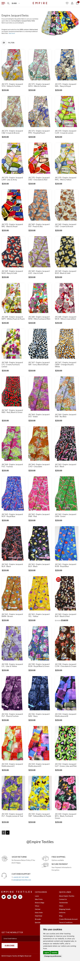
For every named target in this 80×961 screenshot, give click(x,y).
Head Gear (38, 916)
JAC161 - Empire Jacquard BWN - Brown (12, 615)
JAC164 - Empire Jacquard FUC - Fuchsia (12, 465)
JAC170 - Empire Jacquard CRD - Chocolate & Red (38, 178)
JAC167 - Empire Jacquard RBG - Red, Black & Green (12, 411)
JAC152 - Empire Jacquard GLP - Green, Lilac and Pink (66, 765)
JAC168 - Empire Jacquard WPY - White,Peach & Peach (13, 318)
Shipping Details (64, 909)
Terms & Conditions (65, 922)
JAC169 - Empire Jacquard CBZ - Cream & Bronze (65, 225)
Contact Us (63, 899)
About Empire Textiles (66, 896)
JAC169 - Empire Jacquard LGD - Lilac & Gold (38, 272)
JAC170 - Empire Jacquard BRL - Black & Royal (12, 225)
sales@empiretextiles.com (22, 880)
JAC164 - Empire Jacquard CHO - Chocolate (38, 465)
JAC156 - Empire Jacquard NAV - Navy (38, 715)
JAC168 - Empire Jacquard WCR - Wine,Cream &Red (65, 318)
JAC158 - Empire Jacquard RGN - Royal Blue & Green (38, 665)
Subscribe (9, 945)
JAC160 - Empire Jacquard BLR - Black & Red (65, 615)
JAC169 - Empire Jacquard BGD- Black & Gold (65, 272)
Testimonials (63, 902)
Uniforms (62, 912)
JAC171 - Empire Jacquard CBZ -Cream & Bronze (12, 132)
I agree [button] (46, 952)
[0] (77, 3)
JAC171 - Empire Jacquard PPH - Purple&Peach (38, 132)
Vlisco (37, 906)
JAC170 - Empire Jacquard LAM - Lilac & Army (12, 178)
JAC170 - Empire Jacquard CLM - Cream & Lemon (65, 132)
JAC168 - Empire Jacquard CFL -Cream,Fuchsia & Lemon (12, 364)
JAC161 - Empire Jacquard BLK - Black (38, 565)
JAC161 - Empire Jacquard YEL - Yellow (38, 615)
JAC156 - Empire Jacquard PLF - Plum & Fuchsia (12, 715)
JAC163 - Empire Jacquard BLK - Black (65, 465)
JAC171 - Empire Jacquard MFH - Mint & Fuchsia (38, 85)
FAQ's (61, 906)
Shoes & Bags (39, 902)
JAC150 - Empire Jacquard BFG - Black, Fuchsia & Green (65, 816)
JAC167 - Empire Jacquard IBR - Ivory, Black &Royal (38, 363)
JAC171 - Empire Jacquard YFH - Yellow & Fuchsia (12, 85)
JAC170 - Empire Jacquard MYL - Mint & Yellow (65, 178)
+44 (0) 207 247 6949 (21, 877)
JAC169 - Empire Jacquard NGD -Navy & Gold (12, 272)
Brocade (38, 919)
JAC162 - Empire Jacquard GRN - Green (65, 515)
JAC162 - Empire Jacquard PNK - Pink (38, 515)
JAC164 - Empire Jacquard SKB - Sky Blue (65, 415)
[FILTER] (4, 42)
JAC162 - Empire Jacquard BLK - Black (12, 565)
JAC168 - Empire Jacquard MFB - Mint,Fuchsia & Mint (39, 318)
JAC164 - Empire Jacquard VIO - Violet (38, 415)
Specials (38, 922)
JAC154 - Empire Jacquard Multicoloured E (38, 765)
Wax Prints (39, 899)
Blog (60, 916)
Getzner (38, 909)
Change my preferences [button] (52, 956)
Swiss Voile (39, 912)
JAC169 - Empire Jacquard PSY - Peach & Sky (38, 225)
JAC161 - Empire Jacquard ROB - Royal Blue (65, 565)
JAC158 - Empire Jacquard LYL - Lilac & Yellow (12, 665)
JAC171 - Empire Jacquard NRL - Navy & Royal (65, 85)
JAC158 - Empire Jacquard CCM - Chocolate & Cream (65, 665)
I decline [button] (54, 952)
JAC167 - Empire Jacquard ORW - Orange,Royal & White (65, 364)
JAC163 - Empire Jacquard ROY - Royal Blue (12, 515)
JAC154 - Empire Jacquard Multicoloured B (65, 715)
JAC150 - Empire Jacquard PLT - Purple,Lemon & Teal (12, 815)
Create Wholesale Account (68, 919)
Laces (37, 896)
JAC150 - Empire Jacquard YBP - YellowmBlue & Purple (39, 815)
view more (12, 33)
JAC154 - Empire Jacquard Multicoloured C (12, 765)
